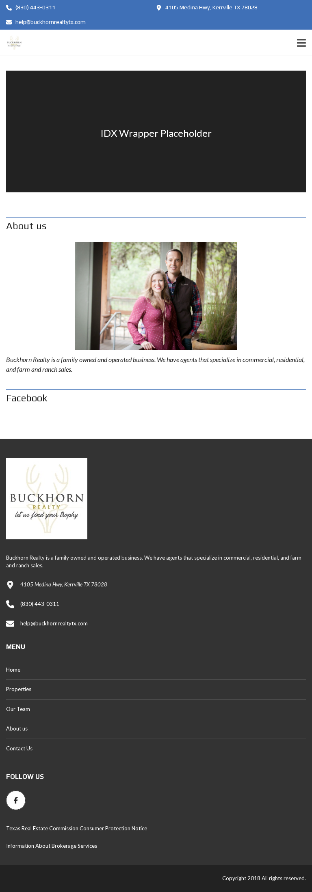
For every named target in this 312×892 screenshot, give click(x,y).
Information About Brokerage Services (51, 845)
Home (13, 669)
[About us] (156, 296)
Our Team (18, 709)
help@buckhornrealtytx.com (50, 22)
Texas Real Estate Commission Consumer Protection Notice (76, 828)
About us (17, 728)
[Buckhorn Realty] (11, 43)
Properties (18, 689)
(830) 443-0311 (34, 7)
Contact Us (19, 748)
